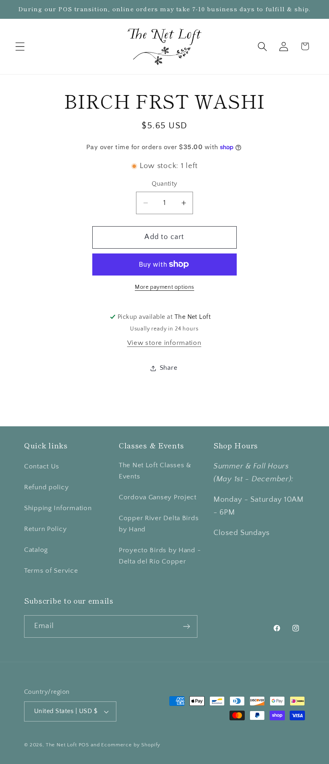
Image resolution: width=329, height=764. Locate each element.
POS (84, 745)
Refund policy (46, 487)
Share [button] (169, 367)
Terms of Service (51, 570)
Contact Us (41, 466)
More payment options (164, 287)
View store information (164, 343)
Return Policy (45, 529)
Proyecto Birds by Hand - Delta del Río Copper (160, 556)
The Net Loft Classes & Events (155, 471)
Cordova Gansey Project (158, 497)
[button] (20, 46)
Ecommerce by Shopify (130, 745)
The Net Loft (62, 745)
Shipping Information (57, 508)
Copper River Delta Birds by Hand (159, 524)
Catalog (36, 549)
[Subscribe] (186, 626)
